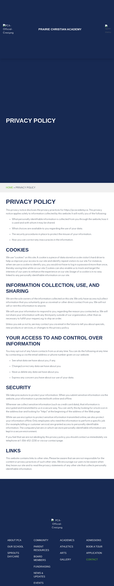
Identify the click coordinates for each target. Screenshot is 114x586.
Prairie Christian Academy (59, 29)
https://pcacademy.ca (76, 210)
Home (9, 187)
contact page (55, 441)
